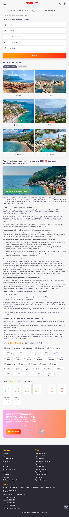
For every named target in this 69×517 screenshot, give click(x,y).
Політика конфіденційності (11, 480)
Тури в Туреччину (41, 453)
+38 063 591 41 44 (9, 505)
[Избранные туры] (64, 4)
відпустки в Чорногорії (25, 210)
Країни (5, 11)
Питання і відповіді (31, 11)
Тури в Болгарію (40, 464)
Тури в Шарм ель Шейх (42, 461)
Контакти (6, 477)
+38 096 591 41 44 (9, 502)
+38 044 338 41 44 (9, 497)
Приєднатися (15, 431)
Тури (4, 456)
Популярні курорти (10, 66)
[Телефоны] (60, 4)
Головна (5, 453)
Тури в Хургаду (40, 458)
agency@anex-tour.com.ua (11, 508)
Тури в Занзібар (40, 480)
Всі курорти (22, 66)
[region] (30, 11)
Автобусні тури (8, 458)
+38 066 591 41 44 (9, 500)
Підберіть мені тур (48, 11)
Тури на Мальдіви (41, 474)
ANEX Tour (6, 15)
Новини (20, 11)
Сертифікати (7, 474)
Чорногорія (18, 15)
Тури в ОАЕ (39, 477)
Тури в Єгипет (40, 456)
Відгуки (12, 11)
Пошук (34, 55)
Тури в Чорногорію (41, 469)
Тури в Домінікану (41, 472)
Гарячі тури (6, 461)
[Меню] (4, 4)
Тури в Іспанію (40, 466)
